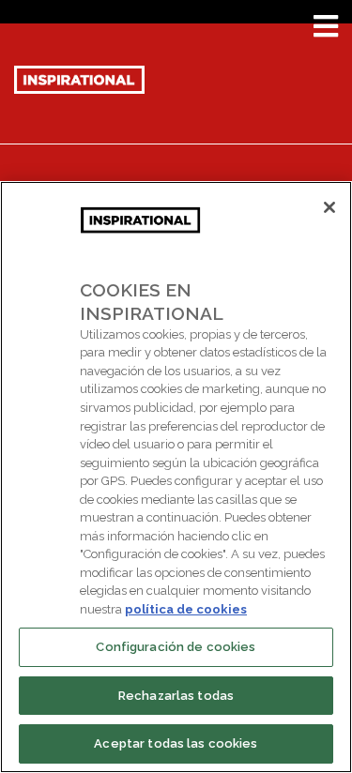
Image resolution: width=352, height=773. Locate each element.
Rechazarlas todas (176, 696)
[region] (176, 477)
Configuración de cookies (175, 647)
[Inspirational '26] (79, 78)
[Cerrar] (329, 207)
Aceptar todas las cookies (175, 743)
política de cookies (186, 609)
